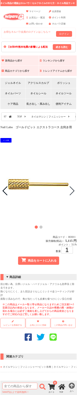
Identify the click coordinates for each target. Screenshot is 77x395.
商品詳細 (15, 277)
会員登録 (56, 11)
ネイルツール (64, 93)
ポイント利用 (59, 17)
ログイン (64, 33)
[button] (36, 227)
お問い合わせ (36, 23)
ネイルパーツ (13, 93)
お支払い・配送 (37, 17)
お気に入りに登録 (38, 325)
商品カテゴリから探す (17, 70)
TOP (19, 116)
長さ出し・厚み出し (38, 103)
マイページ (34, 11)
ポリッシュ (63, 82)
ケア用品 (13, 103)
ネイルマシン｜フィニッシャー (48, 116)
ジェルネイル (13, 82)
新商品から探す (13, 60)
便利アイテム (64, 103)
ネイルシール (38, 93)
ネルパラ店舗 (59, 23)
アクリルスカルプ (38, 82)
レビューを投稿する (12, 325)
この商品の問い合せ (63, 325)
